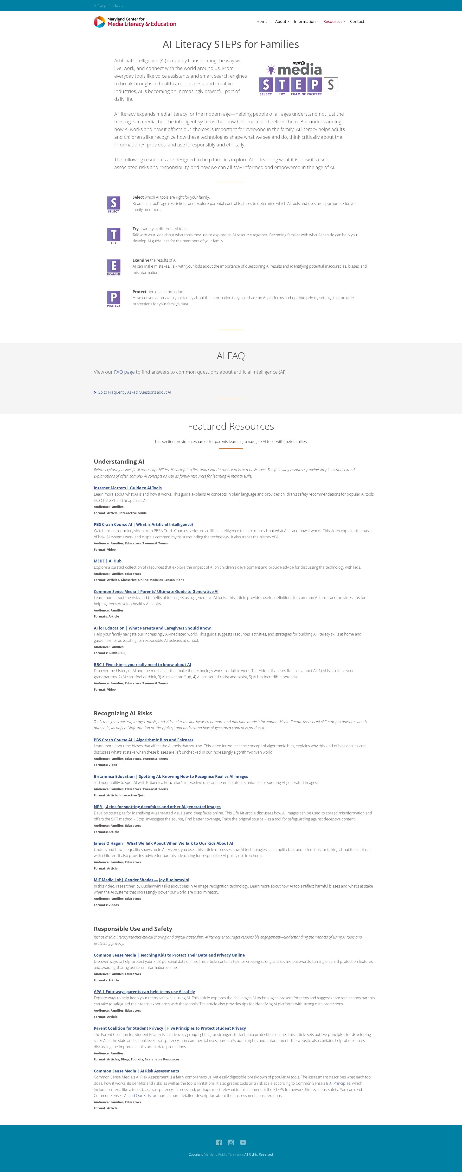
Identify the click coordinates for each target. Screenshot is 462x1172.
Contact (357, 21)
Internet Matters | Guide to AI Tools (128, 488)
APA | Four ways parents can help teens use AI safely (144, 991)
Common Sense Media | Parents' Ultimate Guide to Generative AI (156, 591)
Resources (332, 21)
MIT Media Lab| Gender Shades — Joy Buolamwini (141, 879)
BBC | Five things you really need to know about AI (142, 664)
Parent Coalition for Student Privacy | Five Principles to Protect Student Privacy (170, 1028)
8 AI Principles (338, 1083)
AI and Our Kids (137, 1095)
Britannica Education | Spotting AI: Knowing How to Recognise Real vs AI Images (171, 776)
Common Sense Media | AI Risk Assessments (136, 1071)
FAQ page (124, 372)
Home (262, 21)
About (280, 21)
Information (305, 21)
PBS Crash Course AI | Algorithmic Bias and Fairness (143, 740)
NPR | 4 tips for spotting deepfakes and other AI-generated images (157, 806)
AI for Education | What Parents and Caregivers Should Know (152, 628)
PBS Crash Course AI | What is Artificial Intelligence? (143, 524)
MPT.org (100, 5)
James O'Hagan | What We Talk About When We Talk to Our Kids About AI (163, 843)
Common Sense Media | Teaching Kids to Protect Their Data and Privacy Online (169, 955)
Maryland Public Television (223, 1154)
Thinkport (116, 5)
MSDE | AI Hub (108, 561)
